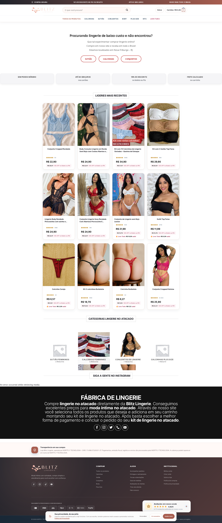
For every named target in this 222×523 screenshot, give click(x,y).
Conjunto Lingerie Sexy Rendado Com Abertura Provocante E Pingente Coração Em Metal (93, 220)
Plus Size (135, 19)
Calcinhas (89, 19)
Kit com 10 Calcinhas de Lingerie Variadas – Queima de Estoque (127, 150)
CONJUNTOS (131, 59)
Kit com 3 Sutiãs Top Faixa (163, 149)
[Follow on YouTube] (125, 427)
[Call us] (118, 427)
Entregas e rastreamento (138, 474)
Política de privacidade (171, 484)
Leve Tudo (155, 19)
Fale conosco (134, 490)
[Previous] (44, 352)
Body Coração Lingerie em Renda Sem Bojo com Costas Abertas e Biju (93, 150)
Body (124, 19)
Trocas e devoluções (137, 477)
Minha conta (168, 471)
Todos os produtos (71, 19)
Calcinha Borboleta (128, 289)
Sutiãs (101, 19)
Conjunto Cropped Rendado (58, 149)
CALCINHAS (108, 59)
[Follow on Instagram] (104, 427)
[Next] (178, 352)
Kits (145, 19)
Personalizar (143, 516)
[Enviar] (127, 10)
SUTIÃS (88, 59)
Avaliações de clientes (137, 484)
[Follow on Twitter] (111, 427)
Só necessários (155, 516)
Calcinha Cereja (58, 289)
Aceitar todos (169, 516)
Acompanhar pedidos (137, 471)
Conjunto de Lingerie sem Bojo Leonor (126, 220)
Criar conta (167, 474)
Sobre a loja (168, 477)
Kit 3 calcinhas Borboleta (93, 289)
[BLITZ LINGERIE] (52, 468)
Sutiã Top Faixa (163, 219)
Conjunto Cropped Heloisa (163, 289)
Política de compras (170, 480)
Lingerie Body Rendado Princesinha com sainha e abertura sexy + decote (55, 220)
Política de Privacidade (62, 518)
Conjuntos (113, 19)
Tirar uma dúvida (135, 487)
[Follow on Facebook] (97, 427)
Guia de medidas (135, 480)
